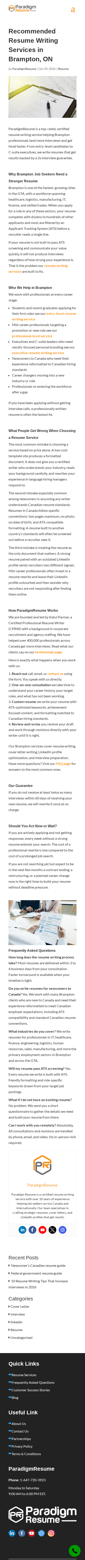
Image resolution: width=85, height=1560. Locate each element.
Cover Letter (19, 1306)
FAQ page (63, 763)
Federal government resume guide (36, 1273)
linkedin (16, 1322)
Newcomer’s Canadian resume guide (38, 1265)
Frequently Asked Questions (33, 1382)
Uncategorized (21, 1337)
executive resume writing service (38, 353)
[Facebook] (32, 1230)
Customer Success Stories (31, 1390)
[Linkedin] (22, 1230)
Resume (63, 69)
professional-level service (32, 336)
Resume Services (24, 1375)
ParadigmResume (24, 69)
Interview (17, 1314)
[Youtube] (42, 1230)
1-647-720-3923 (33, 1480)
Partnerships (21, 1439)
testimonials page (48, 652)
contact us (55, 673)
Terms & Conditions (26, 1454)
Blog (15, 1397)
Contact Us (20, 1431)
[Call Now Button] (75, 1551)
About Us (19, 1423)
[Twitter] (52, 1230)
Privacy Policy (22, 1446)
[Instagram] (62, 1230)
